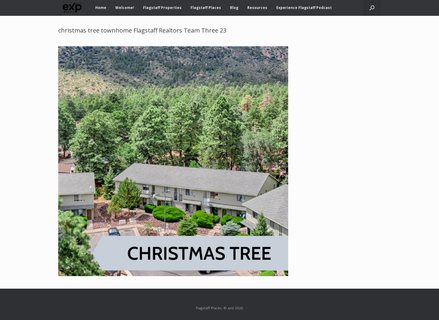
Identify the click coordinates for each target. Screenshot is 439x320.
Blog (234, 7)
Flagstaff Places (206, 7)
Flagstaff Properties (162, 7)
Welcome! (124, 7)
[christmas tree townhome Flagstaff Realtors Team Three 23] (173, 274)
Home (100, 7)
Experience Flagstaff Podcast (304, 7)
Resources (257, 7)
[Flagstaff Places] (72, 8)
